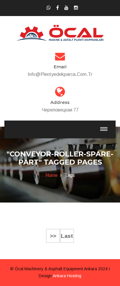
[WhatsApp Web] (49, 7)
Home (51, 175)
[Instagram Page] (76, 7)
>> (53, 236)
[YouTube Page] (66, 7)
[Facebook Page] (57, 7)
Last (67, 236)
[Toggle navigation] (103, 129)
